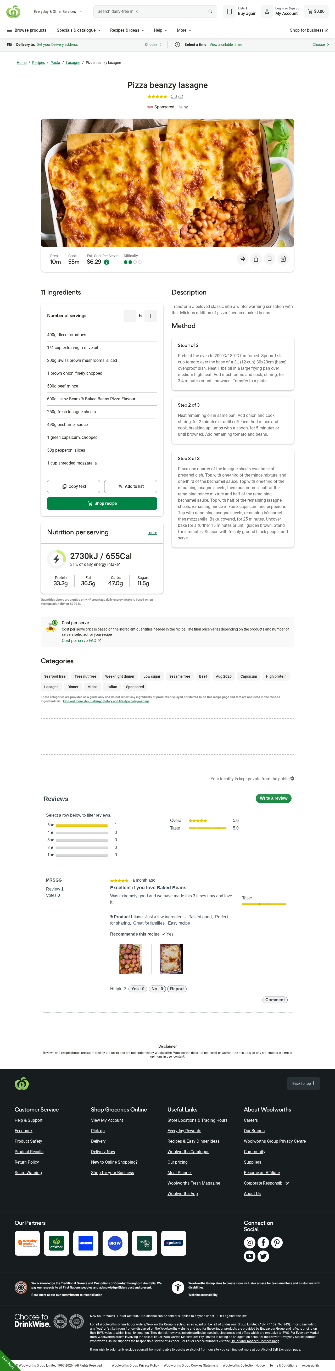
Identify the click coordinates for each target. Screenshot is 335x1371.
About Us (252, 1193)
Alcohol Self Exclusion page (280, 1349)
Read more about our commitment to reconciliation (66, 1295)
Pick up (98, 1130)
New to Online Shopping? (114, 1162)
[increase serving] (150, 316)
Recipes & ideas (124, 30)
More (181, 30)
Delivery (98, 1141)
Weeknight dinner (120, 676)
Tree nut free (85, 676)
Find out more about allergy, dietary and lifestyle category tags (106, 701)
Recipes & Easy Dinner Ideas (194, 1141)
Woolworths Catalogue (188, 1151)
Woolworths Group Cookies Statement (191, 1365)
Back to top (302, 1083)
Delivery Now (103, 1151)
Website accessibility (202, 1295)
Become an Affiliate (262, 1172)
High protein (276, 676)
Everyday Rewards (184, 1130)
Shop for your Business (112, 1172)
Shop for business (306, 30)
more (152, 532)
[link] (168, 97)
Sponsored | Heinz (171, 106)
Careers (251, 1120)
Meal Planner (180, 1172)
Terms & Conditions (283, 1365)
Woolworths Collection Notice (244, 1365)
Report (177, 989)
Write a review (276, 799)
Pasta (55, 62)
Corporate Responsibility (266, 1183)
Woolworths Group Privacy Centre (275, 1141)
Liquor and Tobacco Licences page (255, 1341)
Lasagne (73, 62)
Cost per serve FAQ (79, 640)
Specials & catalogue (76, 30)
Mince (92, 687)
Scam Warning (28, 1172)
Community (254, 1151)
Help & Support (28, 1120)
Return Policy (27, 1162)
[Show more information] (106, 262)
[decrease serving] (130, 316)
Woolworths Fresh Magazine (194, 1183)
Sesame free (179, 676)
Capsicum (249, 676)
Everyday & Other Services (55, 11)
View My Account (107, 1120)
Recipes (38, 62)
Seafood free (55, 676)
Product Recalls (29, 1151)
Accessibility (311, 1365)
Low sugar (151, 676)
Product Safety (28, 1141)
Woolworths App (183, 1193)
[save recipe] (269, 259)
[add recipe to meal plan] (283, 259)
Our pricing (178, 1162)
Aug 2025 (224, 676)
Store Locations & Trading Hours (197, 1120)
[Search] (210, 11)
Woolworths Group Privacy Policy (135, 1365)
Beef (203, 676)
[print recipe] (242, 259)
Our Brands (254, 1130)
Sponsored (135, 687)
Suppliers (252, 1162)
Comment (275, 1000)
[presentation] (130, 959)
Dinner (73, 687)
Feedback (23, 1130)
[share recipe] (256, 259)
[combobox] (155, 11)
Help (158, 30)
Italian (112, 687)
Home (21, 62)
